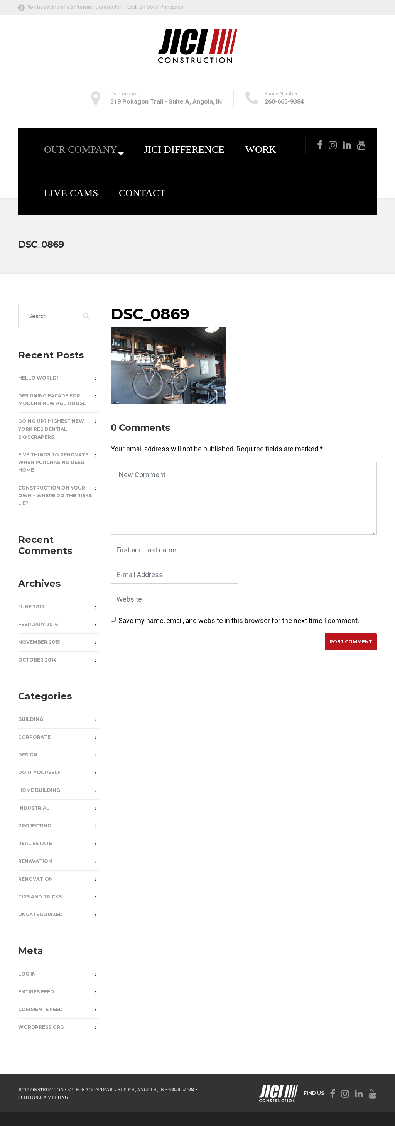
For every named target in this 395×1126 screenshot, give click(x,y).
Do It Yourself (39, 772)
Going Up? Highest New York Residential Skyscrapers (51, 428)
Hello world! (38, 378)
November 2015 (39, 642)
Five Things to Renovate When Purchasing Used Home (53, 462)
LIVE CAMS (71, 193)
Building (30, 719)
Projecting (34, 826)
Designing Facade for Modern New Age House (52, 399)
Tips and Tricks (40, 897)
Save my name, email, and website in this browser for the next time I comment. (238, 620)
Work (260, 149)
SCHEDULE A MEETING (43, 1097)
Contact (142, 193)
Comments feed (40, 1009)
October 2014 (37, 660)
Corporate (34, 737)
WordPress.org (41, 1027)
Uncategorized (40, 914)
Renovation (35, 879)
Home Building (39, 790)
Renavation (35, 861)
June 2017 (31, 606)
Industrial (33, 808)
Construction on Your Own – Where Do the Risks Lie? (55, 495)
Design (27, 755)
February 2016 (38, 624)
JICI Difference (184, 149)
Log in (27, 974)
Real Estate (35, 843)
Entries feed (36, 991)
